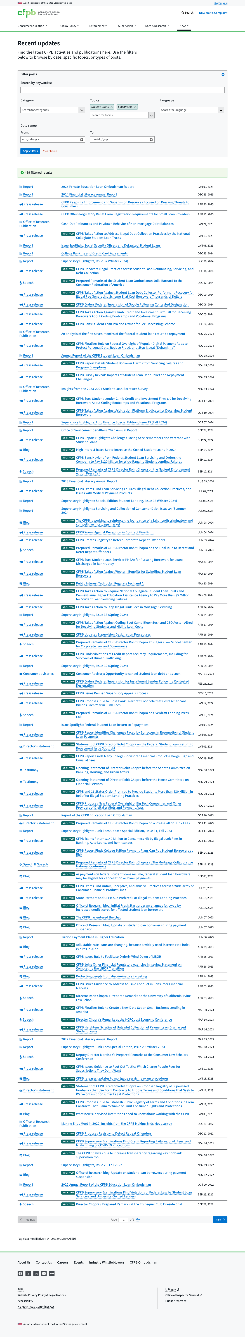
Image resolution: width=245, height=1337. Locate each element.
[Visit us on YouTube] (44, 1273)
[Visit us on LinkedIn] (36, 1273)
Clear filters (50, 151)
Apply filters (30, 151)
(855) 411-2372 (220, 2)
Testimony (30, 770)
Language (167, 101)
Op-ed (27, 864)
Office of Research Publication (34, 223)
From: (24, 133)
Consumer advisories (38, 673)
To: (92, 133)
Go (138, 1220)
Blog (26, 449)
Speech (28, 282)
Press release (33, 204)
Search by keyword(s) (36, 83)
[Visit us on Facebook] (20, 1273)
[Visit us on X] (28, 1273)
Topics (94, 101)
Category (27, 101)
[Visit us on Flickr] (52, 1273)
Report (27, 186)
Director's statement (38, 746)
